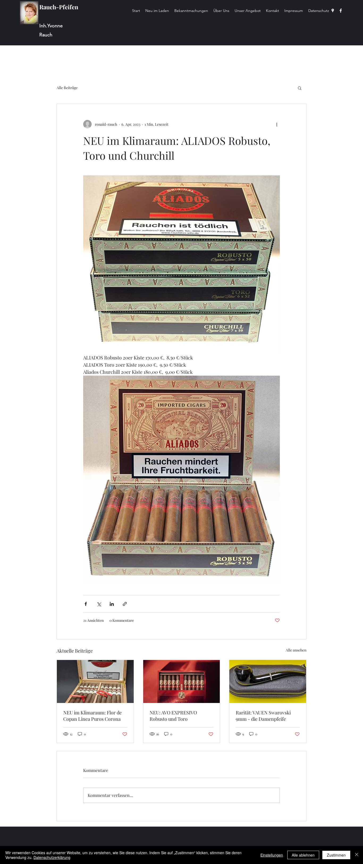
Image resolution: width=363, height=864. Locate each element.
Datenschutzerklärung (51, 857)
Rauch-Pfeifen (58, 7)
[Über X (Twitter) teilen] (98, 603)
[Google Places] (332, 10)
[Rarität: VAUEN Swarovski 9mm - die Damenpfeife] (267, 681)
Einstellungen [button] (271, 855)
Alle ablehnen (303, 855)
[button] (299, 88)
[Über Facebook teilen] (85, 603)
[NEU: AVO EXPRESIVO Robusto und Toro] (181, 681)
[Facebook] (340, 10)
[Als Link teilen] (124, 603)
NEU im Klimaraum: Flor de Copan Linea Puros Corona (92, 715)
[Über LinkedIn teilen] (111, 603)
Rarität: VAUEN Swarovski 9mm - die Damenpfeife (263, 715)
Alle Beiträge (67, 87)
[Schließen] (356, 855)
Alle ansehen (296, 650)
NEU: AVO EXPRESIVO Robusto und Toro (173, 715)
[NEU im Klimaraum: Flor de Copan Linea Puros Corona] (95, 681)
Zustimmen (336, 855)
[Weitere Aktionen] (276, 124)
